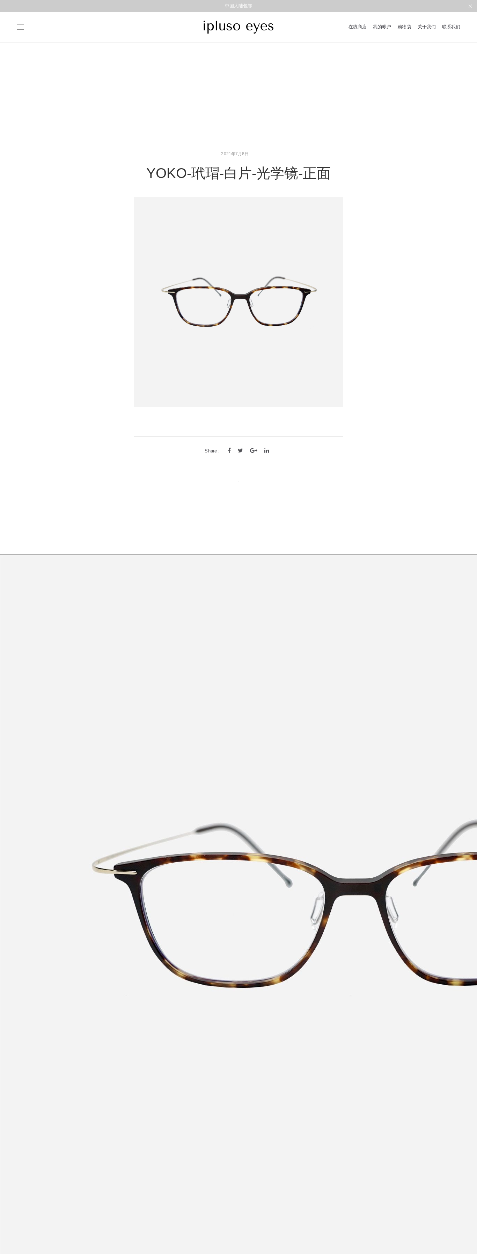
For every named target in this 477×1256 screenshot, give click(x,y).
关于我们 (427, 26)
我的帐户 (382, 26)
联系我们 (451, 26)
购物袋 (404, 26)
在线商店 (357, 26)
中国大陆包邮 (238, 5)
